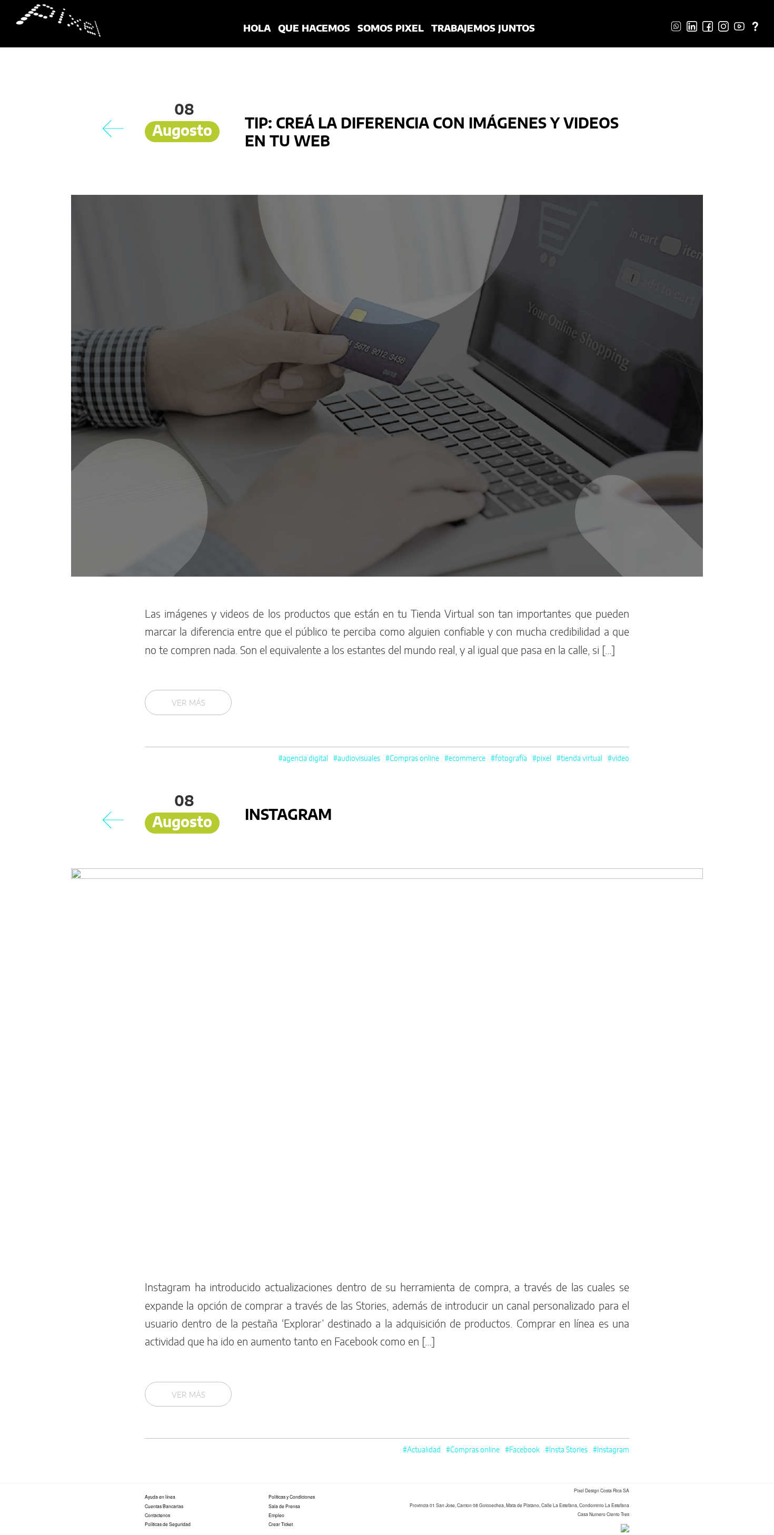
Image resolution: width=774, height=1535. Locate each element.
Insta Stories (568, 1450)
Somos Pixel (391, 28)
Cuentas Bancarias (164, 1506)
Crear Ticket (281, 1524)
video (620, 758)
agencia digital (305, 758)
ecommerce (467, 758)
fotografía (511, 758)
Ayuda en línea (160, 1496)
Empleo (276, 1515)
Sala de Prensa (284, 1506)
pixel (544, 758)
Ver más (188, 703)
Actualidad (424, 1450)
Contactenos (157, 1515)
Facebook (524, 1450)
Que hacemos (314, 28)
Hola (257, 28)
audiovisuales (359, 758)
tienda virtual (581, 758)
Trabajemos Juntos (483, 28)
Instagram (288, 815)
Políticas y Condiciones (292, 1496)
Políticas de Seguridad (168, 1524)
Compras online (414, 758)
